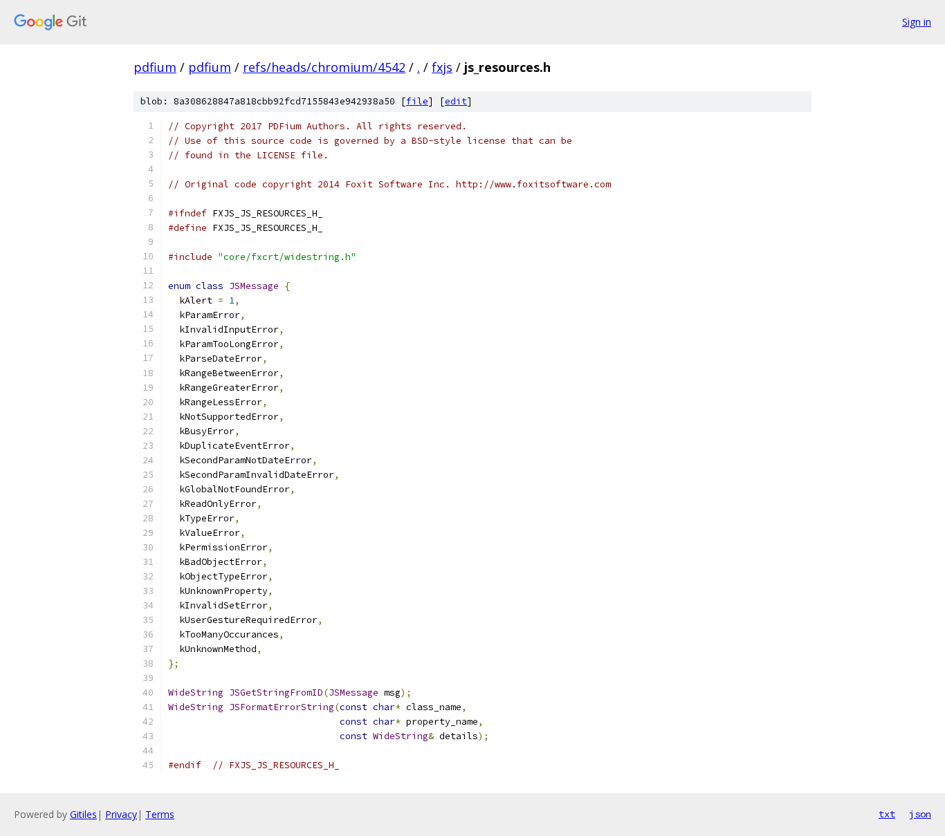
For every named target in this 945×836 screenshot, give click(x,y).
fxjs (442, 67)
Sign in (916, 21)
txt (887, 814)
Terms (159, 814)
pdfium (155, 67)
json (920, 814)
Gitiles (83, 814)
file (417, 101)
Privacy (121, 814)
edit (456, 101)
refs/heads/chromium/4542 (324, 67)
